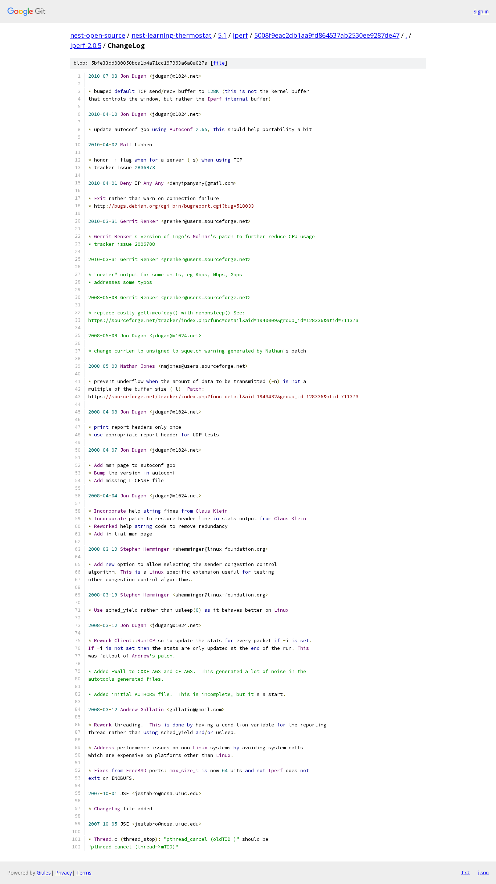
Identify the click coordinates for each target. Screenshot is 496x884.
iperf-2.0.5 (85, 45)
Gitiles (44, 872)
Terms (84, 872)
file (219, 63)
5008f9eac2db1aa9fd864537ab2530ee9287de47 (326, 35)
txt (465, 872)
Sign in (481, 11)
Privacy (63, 872)
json (483, 872)
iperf (240, 35)
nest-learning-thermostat (171, 35)
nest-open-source (97, 35)
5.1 (222, 35)
